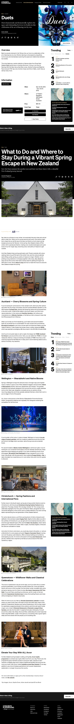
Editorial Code (33, 713)
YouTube (46, 713)
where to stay (19, 262)
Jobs (31, 711)
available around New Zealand (30, 664)
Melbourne (60, 709)
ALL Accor (38, 259)
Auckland (38, 100)
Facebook (46, 709)
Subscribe (60, 2)
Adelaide (59, 718)
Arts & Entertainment (28, 2)
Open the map (5, 84)
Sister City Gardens (32, 523)
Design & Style (38, 2)
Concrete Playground (6, 175)
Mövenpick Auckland (7, 325)
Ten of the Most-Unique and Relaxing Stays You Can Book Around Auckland (60, 115)
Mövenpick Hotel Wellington (17, 453)
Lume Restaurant (37, 537)
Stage (37, 107)
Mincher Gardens (17, 315)
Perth (58, 716)
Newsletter (46, 707)
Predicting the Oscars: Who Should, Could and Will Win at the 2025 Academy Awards (61, 112)
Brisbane (59, 711)
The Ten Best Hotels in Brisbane (59, 102)
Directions (36, 111)
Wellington (60, 714)
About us (32, 707)
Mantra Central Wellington (21, 448)
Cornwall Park (13, 309)
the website (11, 677)
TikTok (45, 714)
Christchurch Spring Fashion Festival (29, 505)
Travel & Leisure (46, 2)
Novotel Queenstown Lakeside (30, 600)
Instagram (46, 711)
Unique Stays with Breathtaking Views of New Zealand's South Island (61, 118)
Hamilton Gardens (27, 313)
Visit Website (35, 114)
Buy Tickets (36, 119)
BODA (42, 327)
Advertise (32, 709)
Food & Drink (19, 2)
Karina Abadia (4, 32)
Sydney (59, 707)
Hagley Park (23, 519)
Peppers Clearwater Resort (33, 533)
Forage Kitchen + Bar (38, 455)
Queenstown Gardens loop (15, 594)
